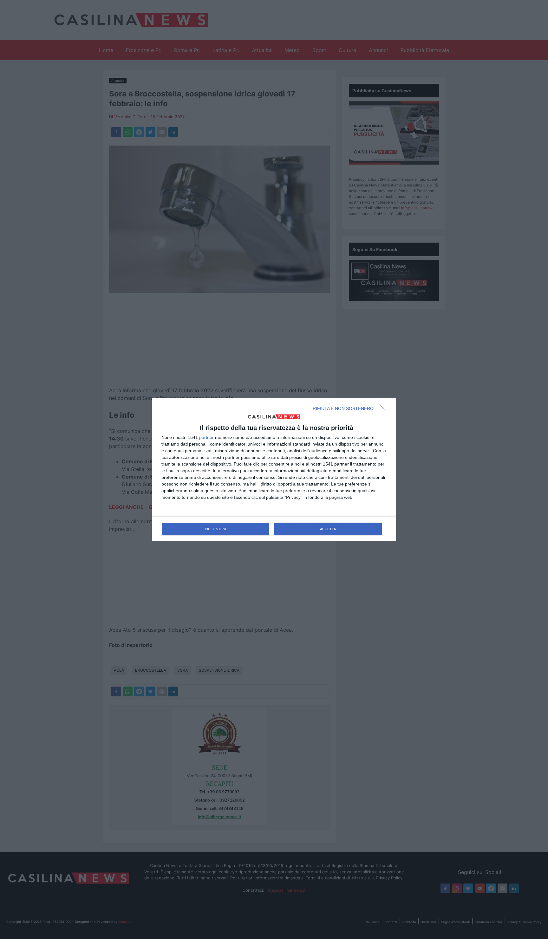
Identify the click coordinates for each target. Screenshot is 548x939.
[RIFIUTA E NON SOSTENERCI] (385, 409)
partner (206, 437)
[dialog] (274, 469)
